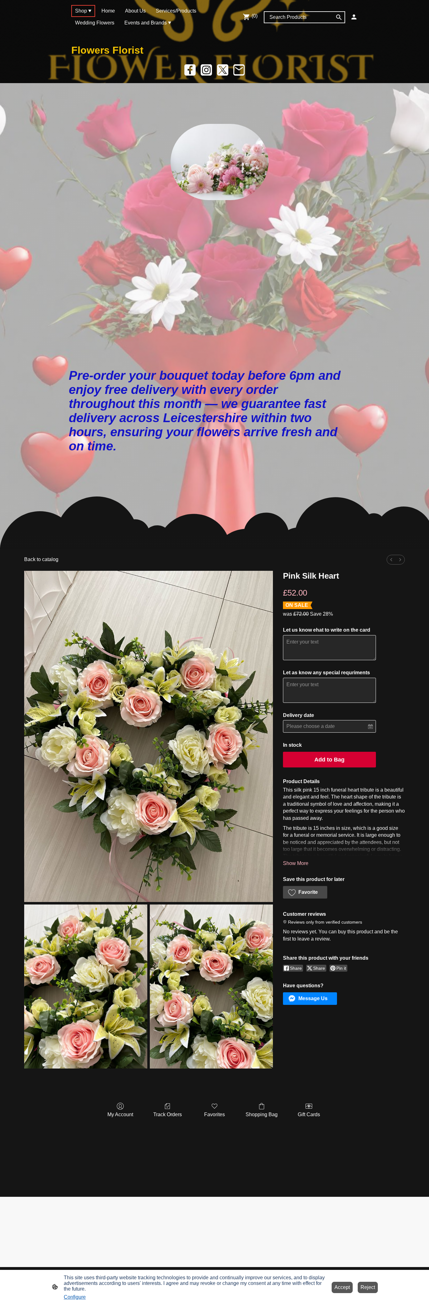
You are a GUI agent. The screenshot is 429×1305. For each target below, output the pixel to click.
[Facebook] (190, 70)
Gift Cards (309, 1114)
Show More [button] (295, 863)
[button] (305, 892)
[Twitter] (222, 70)
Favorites (214, 1114)
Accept (342, 1287)
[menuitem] (391, 559)
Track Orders (167, 1114)
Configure (75, 1297)
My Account (120, 1114)
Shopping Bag (262, 1114)
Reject (368, 1287)
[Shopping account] (354, 17)
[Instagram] (206, 70)
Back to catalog (41, 559)
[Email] (239, 70)
